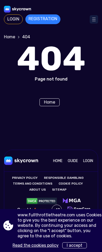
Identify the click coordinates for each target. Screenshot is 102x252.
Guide (73, 161)
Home (9, 36)
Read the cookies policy (36, 245)
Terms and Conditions (32, 183)
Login (13, 19)
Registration (43, 18)
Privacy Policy (25, 178)
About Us (37, 189)
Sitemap (59, 189)
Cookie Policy (71, 183)
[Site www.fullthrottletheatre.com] (51, 9)
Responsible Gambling (64, 178)
